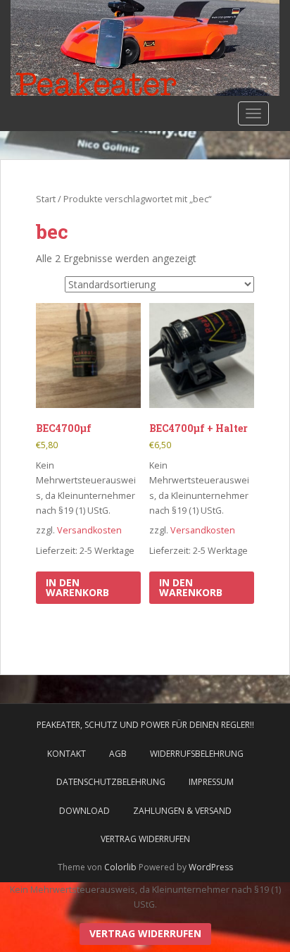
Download (84, 811)
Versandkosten (89, 530)
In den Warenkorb (77, 587)
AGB (118, 754)
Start (46, 198)
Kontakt (66, 754)
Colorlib (120, 867)
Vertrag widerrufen (145, 839)
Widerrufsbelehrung (197, 754)
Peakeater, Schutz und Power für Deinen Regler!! (145, 725)
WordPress (211, 867)
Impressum (211, 782)
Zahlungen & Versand (182, 811)
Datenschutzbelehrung (110, 782)
